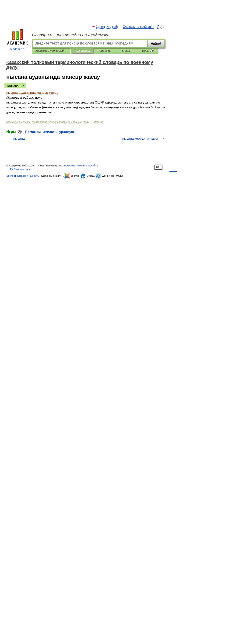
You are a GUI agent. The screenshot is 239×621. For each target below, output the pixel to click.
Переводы (104, 50)
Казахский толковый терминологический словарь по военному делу (51, 50)
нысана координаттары (140, 138)
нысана (19, 138)
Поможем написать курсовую (49, 132)
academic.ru (17, 49)
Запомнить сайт (107, 26)
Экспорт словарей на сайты (22, 175)
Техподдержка (67, 165)
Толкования (82, 50)
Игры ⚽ (148, 50)
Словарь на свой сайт (138, 26)
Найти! (156, 43)
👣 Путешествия (20, 169)
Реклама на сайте (87, 165)
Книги (126, 50)
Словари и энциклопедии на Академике (70, 35)
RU (159, 26)
